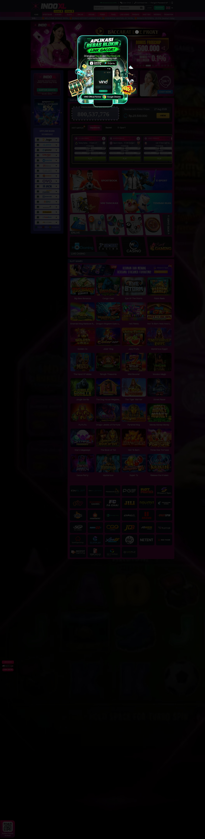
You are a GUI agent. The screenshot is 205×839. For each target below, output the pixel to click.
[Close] (137, 32)
